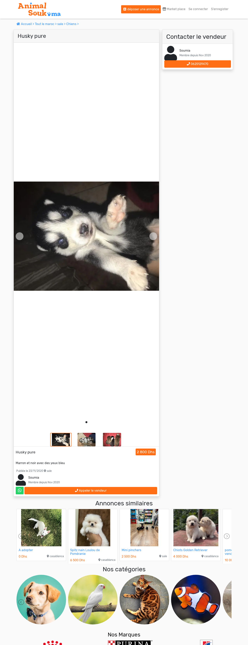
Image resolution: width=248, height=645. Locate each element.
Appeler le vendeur (92, 490)
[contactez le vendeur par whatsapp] (20, 490)
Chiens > (72, 24)
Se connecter (198, 9)
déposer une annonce (143, 9)
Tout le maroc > (46, 24)
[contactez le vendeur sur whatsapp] (20, 490)
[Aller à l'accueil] (39, 9)
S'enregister (219, 9)
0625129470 (199, 64)
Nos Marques (124, 634)
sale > (61, 24)
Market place (175, 9)
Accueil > (27, 24)
